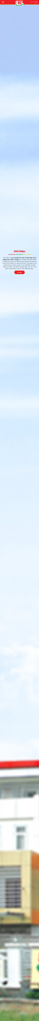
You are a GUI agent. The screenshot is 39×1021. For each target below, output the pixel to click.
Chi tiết (19, 272)
